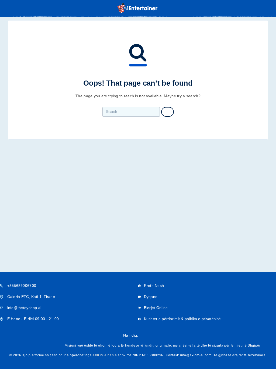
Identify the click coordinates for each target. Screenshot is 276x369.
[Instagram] (151, 335)
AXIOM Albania (104, 355)
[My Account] (259, 8)
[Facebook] (142, 335)
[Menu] (11, 8)
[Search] (251, 9)
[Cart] (268, 8)
